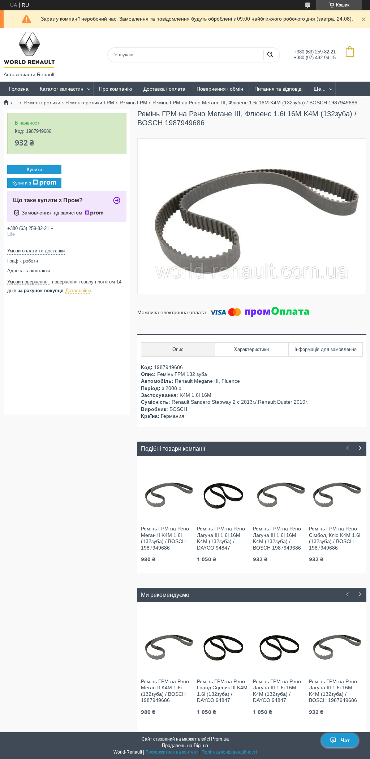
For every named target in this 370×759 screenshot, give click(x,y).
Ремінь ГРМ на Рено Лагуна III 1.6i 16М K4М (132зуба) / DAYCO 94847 (221, 538)
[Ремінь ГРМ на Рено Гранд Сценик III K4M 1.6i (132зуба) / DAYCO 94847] (224, 646)
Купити (34, 169)
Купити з (21, 183)
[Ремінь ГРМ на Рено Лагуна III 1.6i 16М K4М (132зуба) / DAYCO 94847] (224, 493)
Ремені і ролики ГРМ (89, 102)
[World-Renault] (29, 50)
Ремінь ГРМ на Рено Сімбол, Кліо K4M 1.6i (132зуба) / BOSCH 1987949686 (334, 538)
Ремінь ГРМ (133, 102)
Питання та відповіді (278, 89)
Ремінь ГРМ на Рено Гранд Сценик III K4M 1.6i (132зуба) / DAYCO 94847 (222, 690)
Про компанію (115, 89)
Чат (345, 740)
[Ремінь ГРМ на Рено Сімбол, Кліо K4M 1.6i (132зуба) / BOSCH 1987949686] (336, 493)
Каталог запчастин (61, 89)
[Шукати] (269, 55)
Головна (19, 89)
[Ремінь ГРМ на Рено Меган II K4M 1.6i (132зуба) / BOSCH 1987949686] (168, 493)
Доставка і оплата (164, 89)
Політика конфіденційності (229, 752)
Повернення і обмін (220, 89)
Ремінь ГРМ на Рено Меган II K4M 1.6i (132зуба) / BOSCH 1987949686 (165, 538)
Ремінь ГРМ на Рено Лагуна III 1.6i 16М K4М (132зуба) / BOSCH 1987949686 (277, 538)
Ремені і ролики (41, 102)
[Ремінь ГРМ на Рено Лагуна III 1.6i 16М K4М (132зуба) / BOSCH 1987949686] (280, 493)
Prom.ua (220, 739)
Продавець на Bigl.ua (185, 745)
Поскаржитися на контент (171, 752)
